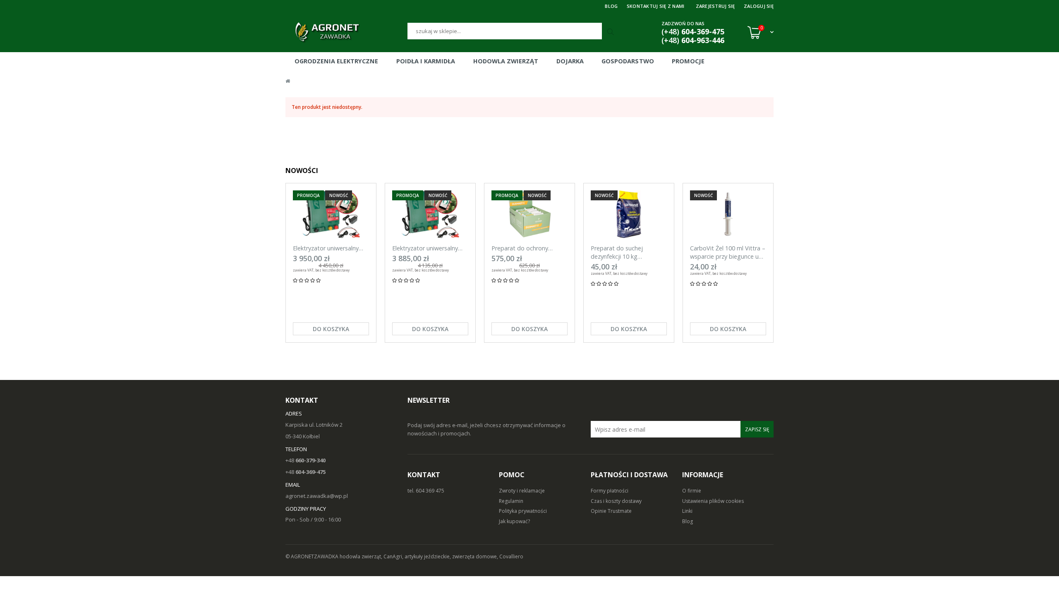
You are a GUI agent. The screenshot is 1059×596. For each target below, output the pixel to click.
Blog (687, 521)
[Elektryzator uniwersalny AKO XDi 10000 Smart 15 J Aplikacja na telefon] (430, 214)
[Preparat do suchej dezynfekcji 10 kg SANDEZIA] (629, 214)
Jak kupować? (514, 521)
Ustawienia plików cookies (713, 501)
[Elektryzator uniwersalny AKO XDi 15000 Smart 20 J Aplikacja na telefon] (331, 214)
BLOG (611, 6)
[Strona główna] (346, 32)
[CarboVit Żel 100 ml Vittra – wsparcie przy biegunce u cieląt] (728, 214)
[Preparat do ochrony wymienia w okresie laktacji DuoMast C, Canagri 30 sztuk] (529, 214)
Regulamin (511, 501)
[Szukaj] (611, 32)
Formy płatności (609, 490)
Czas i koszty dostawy (616, 501)
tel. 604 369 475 (425, 490)
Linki (687, 510)
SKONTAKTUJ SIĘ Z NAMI (656, 6)
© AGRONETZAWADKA (312, 556)
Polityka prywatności (523, 510)
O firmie (691, 490)
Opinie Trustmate (611, 510)
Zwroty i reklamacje (522, 490)
